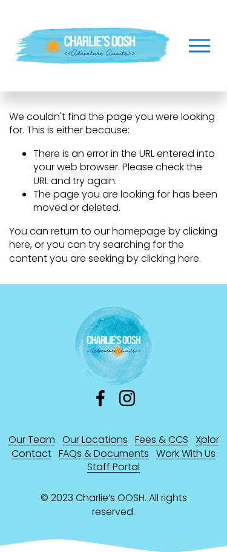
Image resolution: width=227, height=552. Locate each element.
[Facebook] (100, 398)
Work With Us (185, 454)
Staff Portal (113, 467)
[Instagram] (127, 398)
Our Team (31, 440)
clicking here (170, 258)
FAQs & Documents (104, 454)
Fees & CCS (161, 440)
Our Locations (95, 440)
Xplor (207, 440)
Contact (31, 454)
